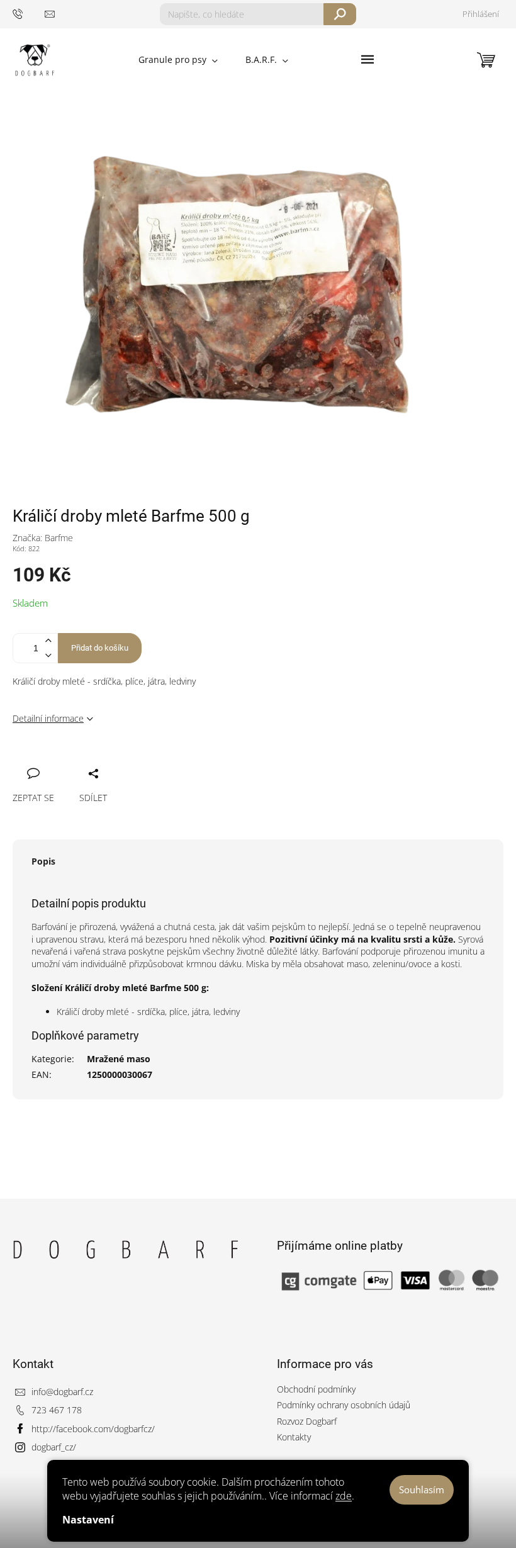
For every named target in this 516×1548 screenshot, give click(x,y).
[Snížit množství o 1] (48, 655)
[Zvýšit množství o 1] (48, 641)
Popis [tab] (43, 861)
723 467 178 (56, 1410)
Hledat (340, 14)
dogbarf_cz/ (53, 1447)
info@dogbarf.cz (62, 1392)
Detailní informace (48, 718)
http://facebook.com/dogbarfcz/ (93, 1429)
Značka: (43, 538)
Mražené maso (118, 1059)
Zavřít (86, 759)
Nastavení (88, 1520)
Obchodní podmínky (316, 1389)
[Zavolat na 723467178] (29, 13)
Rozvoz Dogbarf (307, 1421)
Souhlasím (421, 1489)
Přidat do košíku (99, 648)
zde (343, 1496)
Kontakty (294, 1437)
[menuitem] (178, 60)
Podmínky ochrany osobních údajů (343, 1405)
